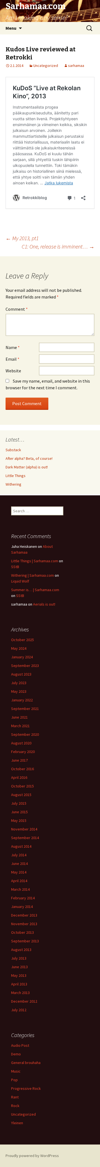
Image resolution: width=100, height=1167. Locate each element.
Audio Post (20, 1045)
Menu (11, 28)
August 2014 (21, 846)
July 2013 (18, 958)
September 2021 (25, 708)
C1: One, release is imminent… (58, 246)
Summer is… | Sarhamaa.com (35, 589)
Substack (13, 449)
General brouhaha (26, 1062)
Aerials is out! (44, 604)
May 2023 (18, 691)
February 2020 (23, 751)
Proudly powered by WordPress (32, 1155)
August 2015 (21, 794)
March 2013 (20, 992)
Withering (13, 484)
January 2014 (22, 906)
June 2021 (19, 717)
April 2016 (19, 777)
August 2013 (21, 949)
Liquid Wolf (20, 581)
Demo (16, 1053)
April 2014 (19, 880)
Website (13, 370)
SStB (15, 566)
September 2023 (25, 665)
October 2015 (22, 786)
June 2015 (19, 811)
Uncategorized (45, 65)
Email (12, 359)
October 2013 (22, 932)
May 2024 (18, 648)
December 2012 (24, 1001)
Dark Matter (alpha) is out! (27, 467)
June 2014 (19, 863)
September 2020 (25, 734)
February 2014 (23, 897)
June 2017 (19, 760)
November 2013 (24, 923)
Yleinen (17, 1122)
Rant (15, 1097)
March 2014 (20, 889)
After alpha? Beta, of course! (29, 458)
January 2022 (22, 699)
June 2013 (19, 966)
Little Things (16, 475)
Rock (15, 1105)
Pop (14, 1079)
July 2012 (18, 1009)
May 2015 (18, 820)
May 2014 (18, 872)
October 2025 (22, 639)
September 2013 (25, 940)
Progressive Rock (26, 1088)
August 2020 (21, 743)
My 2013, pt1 (22, 238)
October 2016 (22, 768)
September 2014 (25, 837)
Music (16, 1071)
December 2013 (24, 915)
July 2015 (18, 803)
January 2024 (22, 656)
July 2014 (18, 854)
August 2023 (21, 674)
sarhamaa (76, 65)
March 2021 (20, 725)
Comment (17, 309)
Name (13, 347)
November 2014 (24, 829)
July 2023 (18, 682)
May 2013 (18, 975)
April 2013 (19, 984)
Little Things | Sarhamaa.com (34, 560)
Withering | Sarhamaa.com (32, 575)
